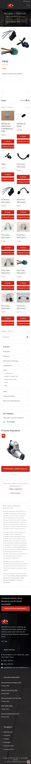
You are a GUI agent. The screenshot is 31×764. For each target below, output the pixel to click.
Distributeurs (24, 575)
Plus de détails (15, 493)
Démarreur (6, 356)
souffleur (22, 578)
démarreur (18, 575)
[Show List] (28, 100)
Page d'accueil (8, 732)
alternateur (13, 575)
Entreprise (7, 735)
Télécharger (10, 422)
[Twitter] (4, 641)
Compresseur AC (8, 373)
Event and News (9, 746)
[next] (28, 92)
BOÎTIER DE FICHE (21, 125)
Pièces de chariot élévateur (11, 401)
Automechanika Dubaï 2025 (10, 714)
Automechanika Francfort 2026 (11, 698)
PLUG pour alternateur (21, 165)
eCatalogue (7, 742)
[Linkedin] (6, 641)
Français (27, 1)
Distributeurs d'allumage (10, 361)
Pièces (5, 391)
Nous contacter (6, 582)
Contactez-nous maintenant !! (16, 608)
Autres (18, 21)
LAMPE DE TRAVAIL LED (11, 376)
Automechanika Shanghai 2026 (11, 683)
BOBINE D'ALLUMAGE (10, 379)
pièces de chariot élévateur (9, 580)
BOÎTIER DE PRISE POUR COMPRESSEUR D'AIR (7, 127)
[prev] (2, 92)
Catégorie (13, 21)
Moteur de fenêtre (9, 396)
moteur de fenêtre (15, 578)
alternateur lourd (7, 578)
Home (8, 21)
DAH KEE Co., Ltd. (18, 758)
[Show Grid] (26, 100)
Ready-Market (22, 761)
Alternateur (6, 351)
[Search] (27, 337)
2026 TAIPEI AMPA (7, 706)
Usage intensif (7, 365)
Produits (6, 739)
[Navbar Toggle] (28, 5)
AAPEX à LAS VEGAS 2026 (9, 690)
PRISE (23, 21)
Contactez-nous (9, 749)
